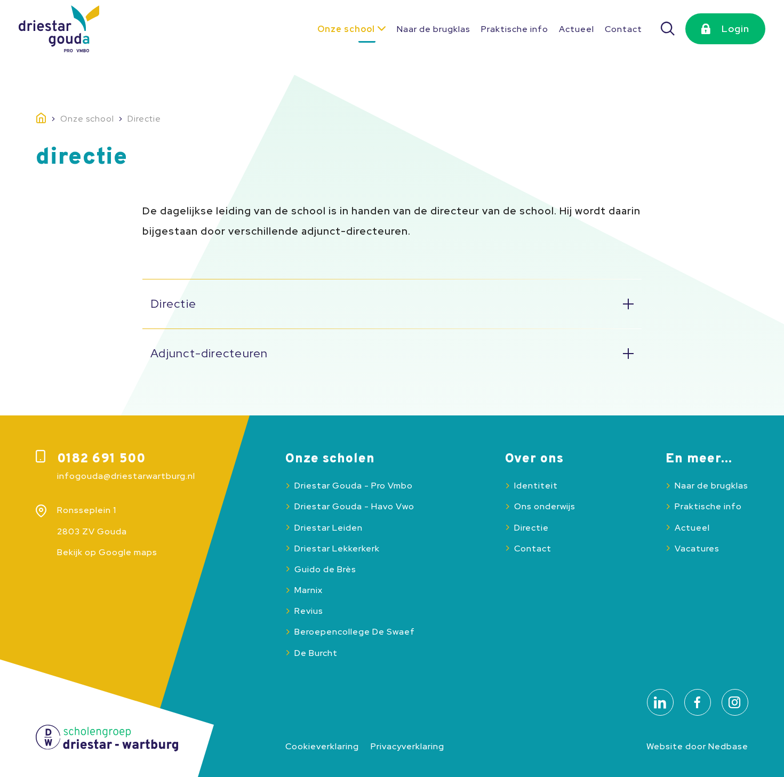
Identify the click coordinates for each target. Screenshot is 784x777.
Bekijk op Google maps (107, 552)
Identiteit (536, 485)
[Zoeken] (668, 28)
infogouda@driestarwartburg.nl (126, 476)
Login (735, 28)
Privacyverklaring (407, 746)
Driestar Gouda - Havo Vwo (354, 506)
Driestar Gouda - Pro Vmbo (353, 485)
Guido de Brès (325, 569)
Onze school (346, 29)
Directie (531, 527)
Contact (623, 29)
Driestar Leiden (328, 527)
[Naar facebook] (697, 702)
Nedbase (728, 746)
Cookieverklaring (322, 746)
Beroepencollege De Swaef (354, 631)
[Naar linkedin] (660, 702)
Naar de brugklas (433, 29)
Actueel (576, 29)
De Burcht (316, 653)
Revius (308, 610)
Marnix (308, 590)
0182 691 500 (101, 459)
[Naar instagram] (735, 702)
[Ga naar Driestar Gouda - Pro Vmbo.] (48, 119)
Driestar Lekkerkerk (337, 548)
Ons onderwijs (544, 506)
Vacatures (697, 548)
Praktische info (514, 29)
